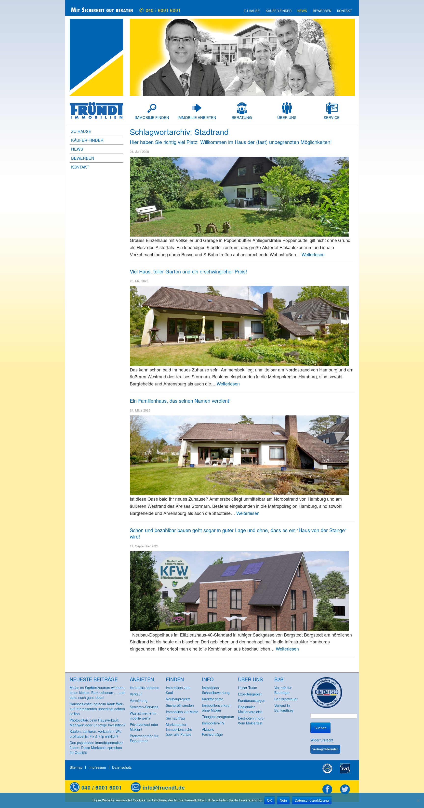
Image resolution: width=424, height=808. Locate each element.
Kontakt (344, 11)
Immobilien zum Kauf (178, 690)
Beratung (242, 117)
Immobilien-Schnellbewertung (216, 690)
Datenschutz (122, 767)
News (302, 11)
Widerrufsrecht (321, 739)
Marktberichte (212, 698)
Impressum (97, 767)
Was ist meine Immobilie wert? (144, 716)
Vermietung (138, 700)
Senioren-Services (144, 706)
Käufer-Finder (279, 11)
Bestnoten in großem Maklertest (251, 720)
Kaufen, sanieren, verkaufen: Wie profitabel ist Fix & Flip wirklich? (95, 734)
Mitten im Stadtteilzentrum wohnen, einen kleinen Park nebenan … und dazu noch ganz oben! (97, 692)
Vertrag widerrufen (325, 749)
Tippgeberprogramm (218, 716)
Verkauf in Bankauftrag (283, 708)
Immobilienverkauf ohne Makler (216, 708)
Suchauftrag (175, 718)
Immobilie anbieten (197, 117)
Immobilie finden (152, 117)
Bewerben (322, 11)
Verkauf (136, 694)
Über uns (286, 117)
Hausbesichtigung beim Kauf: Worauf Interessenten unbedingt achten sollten (97, 708)
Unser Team (247, 687)
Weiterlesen (313, 254)
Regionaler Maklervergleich (250, 709)
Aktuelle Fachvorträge (212, 732)
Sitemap (76, 767)
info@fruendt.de (164, 787)
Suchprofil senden (180, 705)
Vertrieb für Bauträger (283, 690)
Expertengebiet (250, 694)
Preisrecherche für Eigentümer (144, 738)
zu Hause (252, 11)
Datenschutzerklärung (312, 800)
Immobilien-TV (213, 723)
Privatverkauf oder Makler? (144, 727)
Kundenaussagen (251, 700)
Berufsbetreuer (286, 698)
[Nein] (417, 800)
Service (332, 117)
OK (269, 800)
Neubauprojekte (178, 698)
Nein (283, 800)
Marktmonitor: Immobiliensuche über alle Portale (179, 729)
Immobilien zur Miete (182, 711)
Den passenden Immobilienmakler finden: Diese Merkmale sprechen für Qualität (96, 747)
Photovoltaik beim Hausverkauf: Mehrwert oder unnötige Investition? (98, 722)
